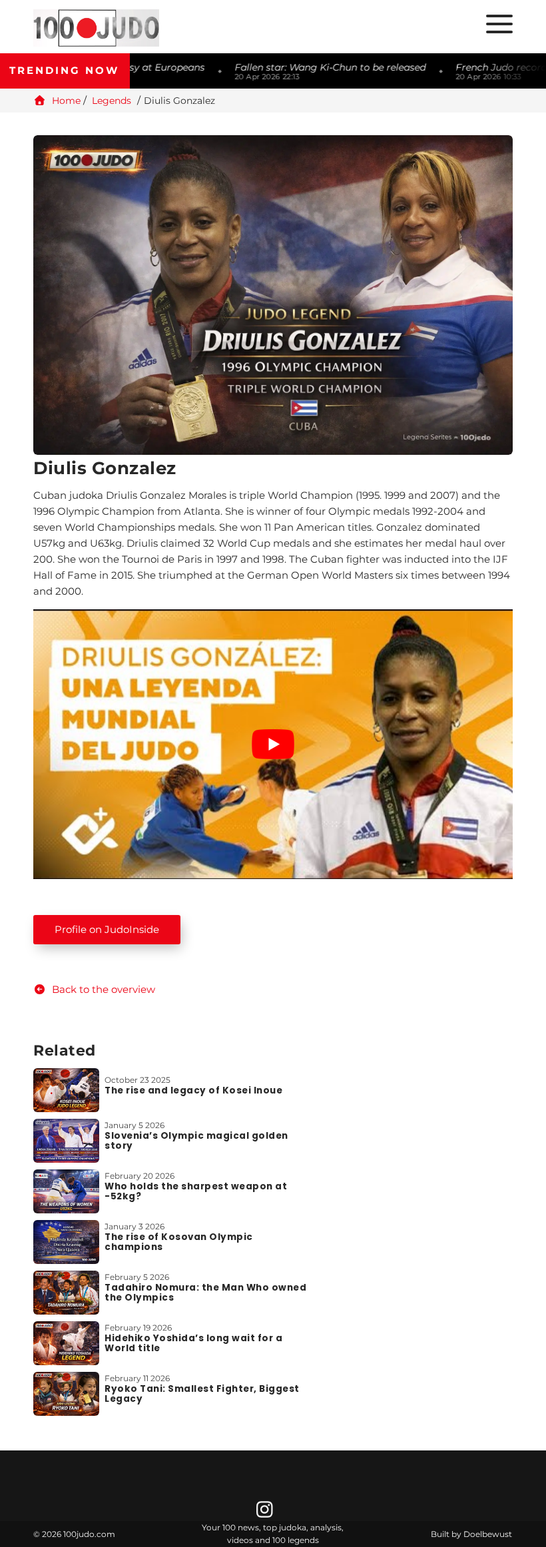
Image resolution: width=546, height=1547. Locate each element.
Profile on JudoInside (107, 929)
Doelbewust (487, 1534)
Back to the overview (102, 989)
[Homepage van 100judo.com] (149, 28)
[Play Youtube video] (273, 744)
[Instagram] (266, 1512)
